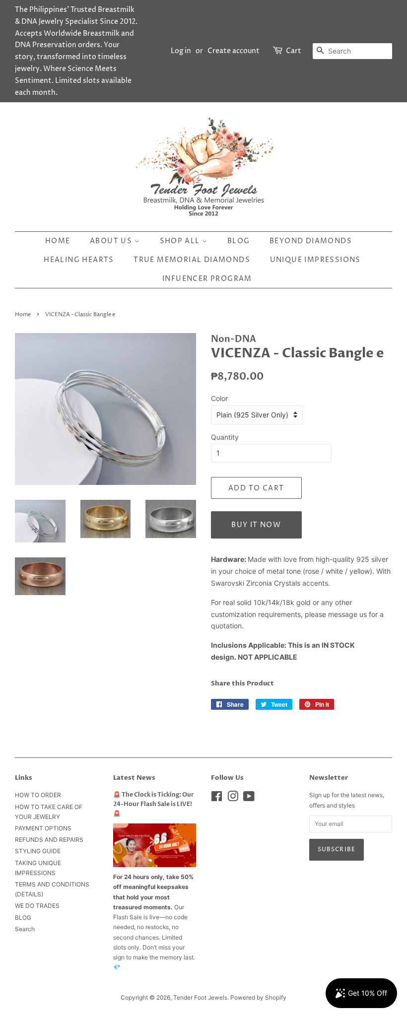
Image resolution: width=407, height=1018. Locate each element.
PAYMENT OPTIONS (43, 828)
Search (25, 929)
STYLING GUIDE (38, 851)
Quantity (225, 437)
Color (219, 398)
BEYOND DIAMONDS (311, 241)
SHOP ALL (181, 241)
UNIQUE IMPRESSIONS (315, 260)
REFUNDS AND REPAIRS (49, 839)
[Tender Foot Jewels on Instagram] (232, 798)
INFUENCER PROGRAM (207, 278)
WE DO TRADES (37, 905)
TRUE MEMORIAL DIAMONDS (192, 260)
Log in (181, 51)
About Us (112, 241)
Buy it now (256, 525)
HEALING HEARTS (79, 260)
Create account (233, 51)
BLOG (238, 241)
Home (57, 241)
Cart (293, 51)
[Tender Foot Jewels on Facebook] (216, 798)
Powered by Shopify (258, 997)
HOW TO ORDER (38, 795)
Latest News (134, 777)
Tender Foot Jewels (200, 997)
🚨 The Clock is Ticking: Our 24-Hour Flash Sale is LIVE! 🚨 (153, 804)
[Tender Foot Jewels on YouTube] (249, 798)
